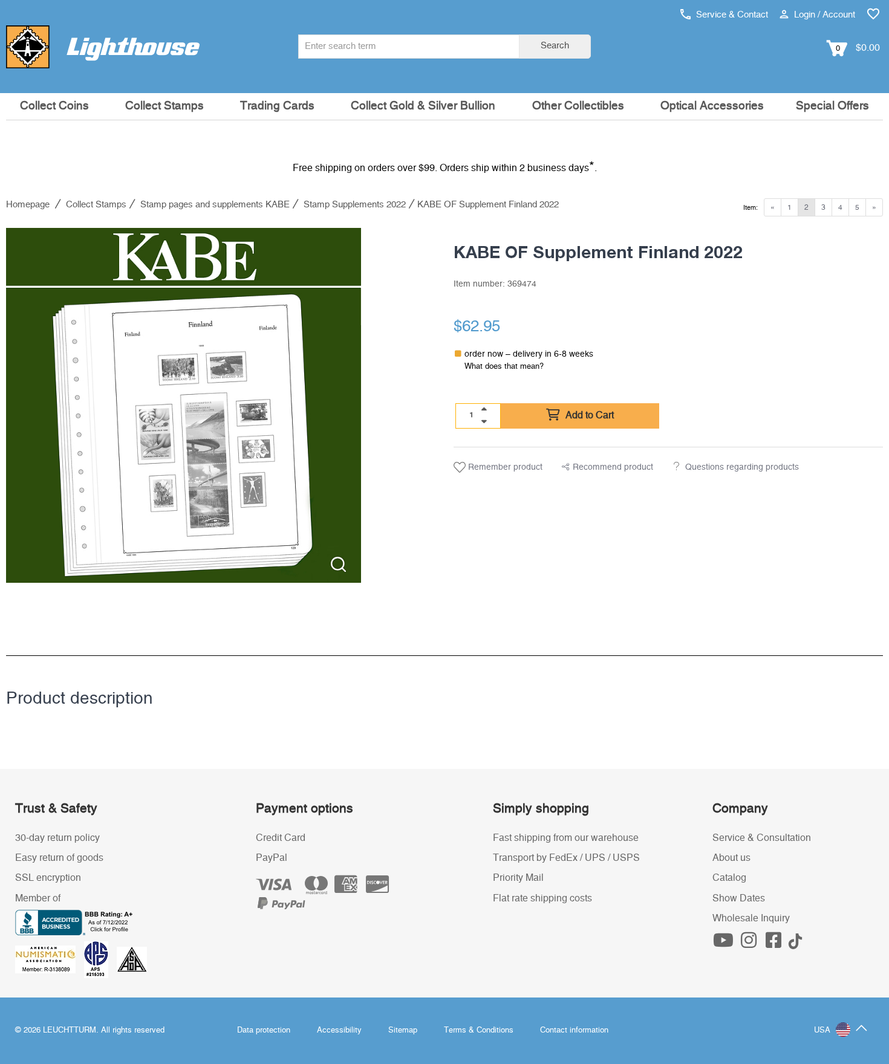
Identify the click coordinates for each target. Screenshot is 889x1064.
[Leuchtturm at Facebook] (775, 944)
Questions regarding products (742, 467)
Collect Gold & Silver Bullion (423, 106)
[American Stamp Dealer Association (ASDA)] (132, 959)
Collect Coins (54, 106)
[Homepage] (103, 46)
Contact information (574, 1030)
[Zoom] (338, 564)
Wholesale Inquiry (751, 918)
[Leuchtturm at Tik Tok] (795, 944)
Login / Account (823, 14)
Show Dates (738, 898)
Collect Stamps (164, 106)
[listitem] (183, 405)
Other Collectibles (578, 106)
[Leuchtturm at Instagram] (750, 944)
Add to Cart (588, 415)
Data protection (263, 1030)
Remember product (504, 467)
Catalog (729, 878)
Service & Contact (731, 14)
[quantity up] (483, 409)
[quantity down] (483, 421)
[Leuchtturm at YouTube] (725, 944)
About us (731, 858)
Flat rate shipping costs (542, 898)
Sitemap (402, 1030)
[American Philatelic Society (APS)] (100, 959)
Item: (750, 207)
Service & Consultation (761, 838)
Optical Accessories (712, 106)
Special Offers (832, 106)
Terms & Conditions (478, 1030)
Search (555, 45)
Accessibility (339, 1030)
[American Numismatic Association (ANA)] (49, 959)
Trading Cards (277, 106)
